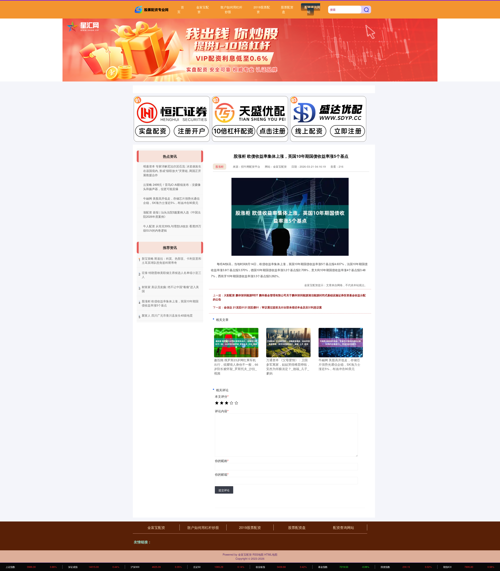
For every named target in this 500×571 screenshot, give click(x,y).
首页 (180, 9)
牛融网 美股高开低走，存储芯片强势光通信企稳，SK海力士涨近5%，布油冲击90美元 (171, 200)
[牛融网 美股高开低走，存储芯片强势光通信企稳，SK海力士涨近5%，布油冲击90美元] (341, 342)
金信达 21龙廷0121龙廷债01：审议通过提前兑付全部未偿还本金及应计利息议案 (273, 307)
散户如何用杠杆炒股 (231, 9)
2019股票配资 (262, 9)
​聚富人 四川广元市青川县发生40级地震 (167, 315)
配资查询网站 (312, 9)
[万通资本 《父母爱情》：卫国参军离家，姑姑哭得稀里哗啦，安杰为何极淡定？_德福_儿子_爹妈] (288, 342)
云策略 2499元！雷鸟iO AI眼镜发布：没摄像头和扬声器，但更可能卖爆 (172, 186)
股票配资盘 (287, 9)
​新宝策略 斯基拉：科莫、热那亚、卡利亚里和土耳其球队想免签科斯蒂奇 (171, 260)
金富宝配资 (202, 9)
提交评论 (224, 490)
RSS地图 (258, 554)
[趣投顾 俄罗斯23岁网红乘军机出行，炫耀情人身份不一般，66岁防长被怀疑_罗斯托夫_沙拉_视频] (236, 342)
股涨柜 (219, 166)
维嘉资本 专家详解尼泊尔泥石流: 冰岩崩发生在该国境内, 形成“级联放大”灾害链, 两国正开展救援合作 (172, 170)
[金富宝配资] (152, 9)
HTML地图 (270, 554)
